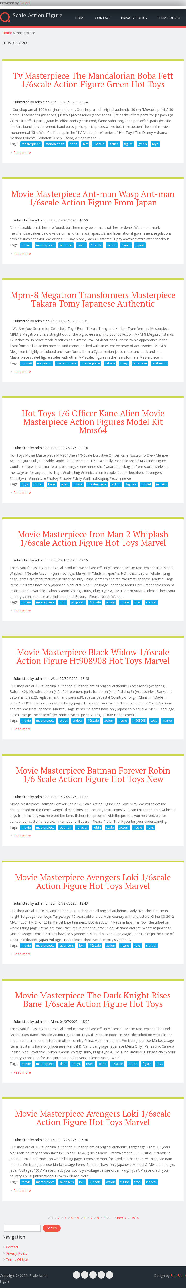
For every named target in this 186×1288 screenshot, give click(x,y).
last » (135, 1218)
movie (26, 245)
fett (85, 144)
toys (155, 144)
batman (65, 827)
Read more (22, 152)
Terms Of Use (169, 18)
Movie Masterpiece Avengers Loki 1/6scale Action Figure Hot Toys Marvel (93, 881)
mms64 (161, 484)
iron (63, 602)
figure (128, 144)
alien (64, 484)
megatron (44, 363)
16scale (98, 144)
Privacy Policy (134, 18)
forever (82, 827)
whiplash (77, 602)
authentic (159, 363)
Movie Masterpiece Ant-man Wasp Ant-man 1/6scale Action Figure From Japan (93, 198)
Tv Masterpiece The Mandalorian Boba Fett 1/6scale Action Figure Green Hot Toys (93, 80)
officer (38, 484)
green (142, 144)
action (114, 144)
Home (80, 18)
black (64, 720)
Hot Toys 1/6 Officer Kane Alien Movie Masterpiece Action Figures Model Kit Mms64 (93, 422)
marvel (151, 602)
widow (77, 720)
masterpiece (31, 144)
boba (74, 144)
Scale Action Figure (37, 15)
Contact (103, 18)
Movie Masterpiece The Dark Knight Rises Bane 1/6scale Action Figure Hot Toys (93, 999)
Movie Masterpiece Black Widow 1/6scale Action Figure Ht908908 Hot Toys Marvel (93, 656)
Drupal (25, 2)
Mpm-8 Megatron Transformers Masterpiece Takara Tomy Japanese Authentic (93, 299)
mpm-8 (27, 363)
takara (110, 363)
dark (63, 1063)
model (146, 484)
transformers (66, 363)
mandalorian (55, 144)
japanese (140, 363)
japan (140, 245)
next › (121, 1218)
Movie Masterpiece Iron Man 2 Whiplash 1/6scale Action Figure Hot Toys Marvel (93, 538)
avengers (67, 945)
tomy (124, 363)
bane (103, 1063)
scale (110, 827)
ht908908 (139, 720)
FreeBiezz (178, 1275)
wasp (81, 245)
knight (76, 1063)
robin (97, 827)
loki (81, 945)
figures (131, 484)
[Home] (5, 17)
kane (52, 484)
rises (89, 1063)
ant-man (66, 245)
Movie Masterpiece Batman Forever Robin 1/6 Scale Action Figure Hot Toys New (93, 774)
